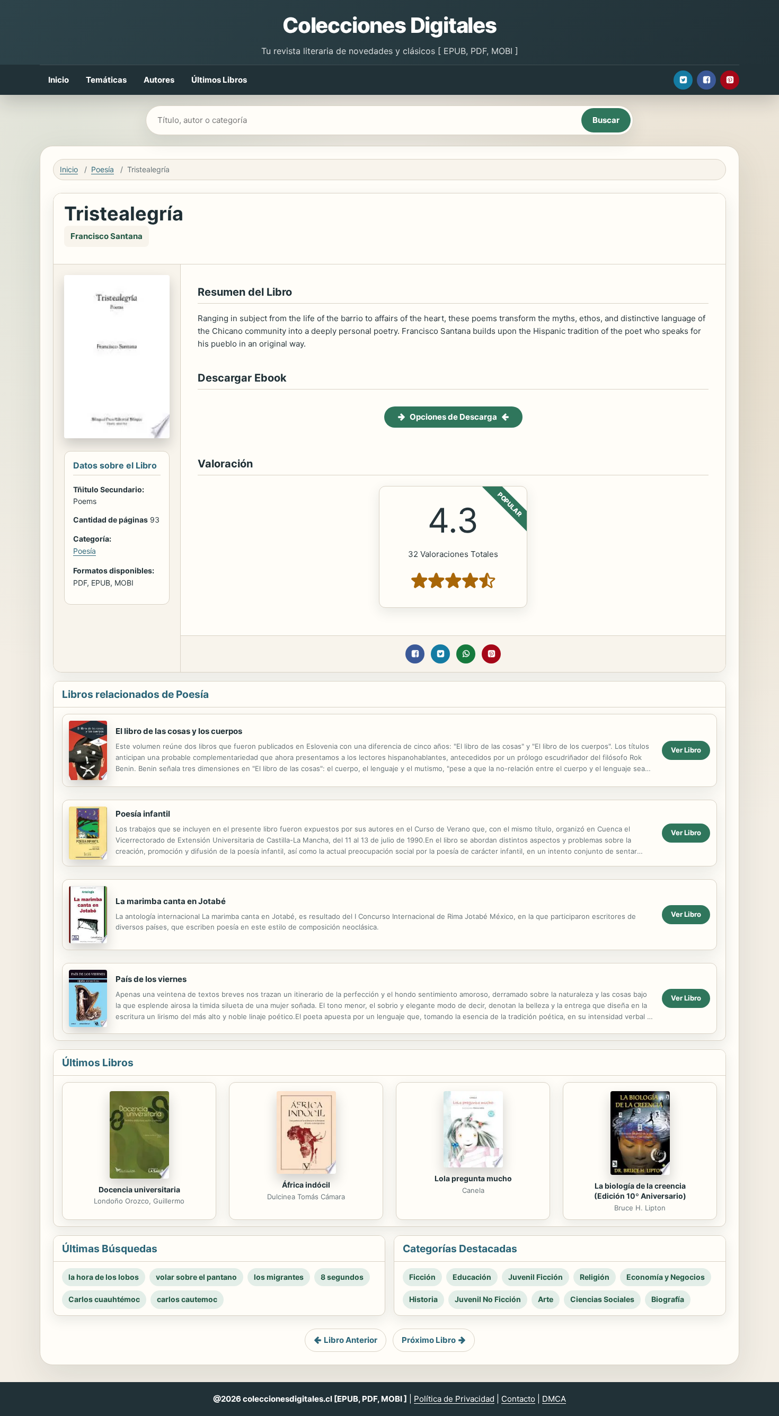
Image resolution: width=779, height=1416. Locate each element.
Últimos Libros (219, 80)
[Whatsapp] (465, 653)
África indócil (306, 1184)
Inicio (58, 80)
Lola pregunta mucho (473, 1178)
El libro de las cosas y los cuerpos (179, 731)
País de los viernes (151, 979)
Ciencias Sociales (602, 1299)
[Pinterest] (729, 80)
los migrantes (279, 1276)
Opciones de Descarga (453, 417)
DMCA (554, 1399)
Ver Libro (686, 750)
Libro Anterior (350, 1340)
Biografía (667, 1299)
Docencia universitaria (139, 1189)
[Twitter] (683, 80)
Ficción (422, 1276)
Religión (594, 1276)
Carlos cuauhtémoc (104, 1299)
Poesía (102, 169)
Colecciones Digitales (389, 25)
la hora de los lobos (103, 1276)
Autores (159, 80)
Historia (423, 1299)
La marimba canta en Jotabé (171, 901)
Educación (472, 1276)
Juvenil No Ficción (488, 1299)
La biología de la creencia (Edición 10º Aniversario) (640, 1190)
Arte (545, 1299)
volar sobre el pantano (196, 1276)
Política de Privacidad (454, 1399)
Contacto (518, 1399)
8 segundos (342, 1276)
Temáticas (106, 80)
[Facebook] (706, 80)
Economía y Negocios (665, 1276)
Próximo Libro (429, 1340)
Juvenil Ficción (535, 1276)
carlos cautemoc (187, 1299)
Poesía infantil (143, 814)
